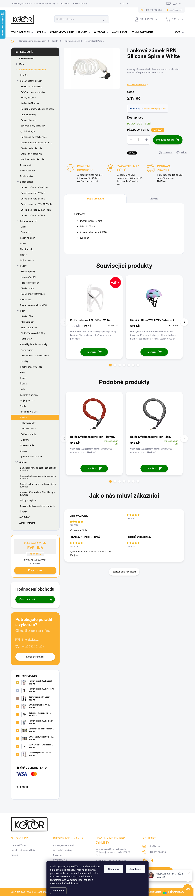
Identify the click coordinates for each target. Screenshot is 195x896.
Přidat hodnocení (27, 599)
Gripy (23, 227)
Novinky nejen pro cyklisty (23, 850)
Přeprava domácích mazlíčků (33, 305)
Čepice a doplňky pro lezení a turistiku (37, 506)
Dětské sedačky (27, 170)
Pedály (23, 266)
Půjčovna (64, 3)
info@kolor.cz (30, 639)
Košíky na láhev (27, 238)
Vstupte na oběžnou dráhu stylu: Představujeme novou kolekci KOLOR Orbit (113, 852)
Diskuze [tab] (154, 198)
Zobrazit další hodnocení (124, 572)
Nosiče (23, 255)
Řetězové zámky (28, 434)
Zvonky (23, 451)
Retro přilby (26, 339)
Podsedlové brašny (30, 103)
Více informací (72, 883)
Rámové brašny (28, 120)
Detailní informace (136, 85)
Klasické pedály (28, 271)
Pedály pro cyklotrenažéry (33, 294)
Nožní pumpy (27, 350)
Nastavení (58, 890)
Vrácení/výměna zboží (21, 3)
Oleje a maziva (27, 260)
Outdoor (23, 462)
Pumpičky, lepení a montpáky (33, 344)
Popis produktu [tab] (95, 198)
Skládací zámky (28, 423)
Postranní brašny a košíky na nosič (37, 109)
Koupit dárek (35, 570)
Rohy (22, 372)
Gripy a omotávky (28, 221)
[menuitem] (22, 32)
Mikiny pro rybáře (28, 500)
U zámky (25, 440)
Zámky (23, 417)
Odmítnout (113, 869)
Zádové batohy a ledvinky (33, 125)
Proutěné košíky (28, 114)
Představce (25, 299)
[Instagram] (151, 860)
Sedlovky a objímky (29, 395)
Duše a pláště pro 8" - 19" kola (34, 187)
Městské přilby (27, 322)
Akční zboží (24, 517)
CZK (175, 3)
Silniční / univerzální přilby (33, 333)
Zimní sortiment (27, 523)
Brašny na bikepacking (31, 86)
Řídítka (23, 383)
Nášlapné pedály (29, 277)
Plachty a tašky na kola (31, 367)
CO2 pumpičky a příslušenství (35, 355)
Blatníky (24, 75)
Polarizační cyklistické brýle (33, 137)
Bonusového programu (155, 108)
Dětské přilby (27, 316)
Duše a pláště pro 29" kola (33, 215)
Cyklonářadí (25, 165)
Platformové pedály (30, 283)
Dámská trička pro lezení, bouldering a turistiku (38, 477)
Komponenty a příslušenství (32, 69)
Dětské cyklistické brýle (31, 148)
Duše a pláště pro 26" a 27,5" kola (36, 204)
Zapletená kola (27, 445)
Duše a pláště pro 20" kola (33, 193)
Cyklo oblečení (26, 58)
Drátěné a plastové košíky (33, 92)
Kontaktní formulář (35, 657)
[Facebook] (144, 860)
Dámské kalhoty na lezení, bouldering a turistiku (38, 469)
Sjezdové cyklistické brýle (32, 159)
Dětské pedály (27, 288)
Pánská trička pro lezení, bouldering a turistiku (37, 493)
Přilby (22, 311)
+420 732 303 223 (33, 646)
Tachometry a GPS (29, 412)
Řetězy (23, 378)
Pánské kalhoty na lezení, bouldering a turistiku (38, 485)
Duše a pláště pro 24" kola (33, 198)
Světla (23, 406)
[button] (110, 365)
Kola (21, 64)
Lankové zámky (28, 428)
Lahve (23, 243)
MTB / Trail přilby (29, 327)
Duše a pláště (26, 182)
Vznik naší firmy (18, 845)
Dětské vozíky (26, 176)
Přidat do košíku (165, 139)
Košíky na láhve (28, 97)
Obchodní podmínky (45, 3)
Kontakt (14, 855)
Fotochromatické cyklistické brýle (36, 142)
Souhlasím (135, 869)
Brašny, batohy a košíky (31, 81)
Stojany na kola (27, 400)
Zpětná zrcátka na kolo (31, 456)
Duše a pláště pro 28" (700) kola (36, 210)
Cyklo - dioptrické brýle (31, 154)
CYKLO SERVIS (80, 3)
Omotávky (26, 232)
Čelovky (23, 511)
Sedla (22, 389)
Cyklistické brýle (27, 131)
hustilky (24, 361)
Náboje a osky (26, 249)
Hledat (105, 19)
